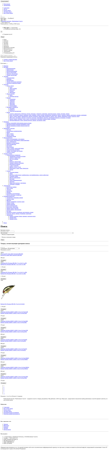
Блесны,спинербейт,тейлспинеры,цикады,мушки (19, 123)
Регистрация (7, 4)
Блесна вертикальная (12, 205)
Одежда (8, 171)
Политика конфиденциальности (12, 414)
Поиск (5, 222)
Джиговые (12, 104)
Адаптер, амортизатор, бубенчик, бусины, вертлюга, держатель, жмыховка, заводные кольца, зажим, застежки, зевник (39, 113)
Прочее (11, 169)
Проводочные (10, 69)
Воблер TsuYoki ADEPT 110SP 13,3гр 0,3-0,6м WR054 (14, 368)
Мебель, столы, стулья (15, 167)
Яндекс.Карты (7, 429)
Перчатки (11, 181)
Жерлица (9, 200)
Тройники (12, 101)
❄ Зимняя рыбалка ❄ (9, 196)
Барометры (9, 191)
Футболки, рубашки (14, 184)
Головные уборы (13, 176)
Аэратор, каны (10, 199)
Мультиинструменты (14, 164)
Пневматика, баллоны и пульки (17, 156)
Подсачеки (9, 145)
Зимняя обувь (12, 217)
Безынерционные (11, 68)
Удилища (6, 76)
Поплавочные (10, 80)
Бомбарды (12, 109)
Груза (10, 87)
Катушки (6, 67)
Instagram (6, 427)
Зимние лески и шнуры (12, 208)
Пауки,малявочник (11, 144)
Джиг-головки (13, 88)
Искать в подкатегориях (8, 234)
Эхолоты (9, 189)
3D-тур (5, 9)
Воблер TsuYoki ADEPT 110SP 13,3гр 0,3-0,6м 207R (14, 331)
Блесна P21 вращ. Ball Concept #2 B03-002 (11, 255)
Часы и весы (10, 188)
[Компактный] (4, 247)
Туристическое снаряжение (13, 155)
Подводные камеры (11, 187)
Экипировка (10, 215)
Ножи (10, 160)
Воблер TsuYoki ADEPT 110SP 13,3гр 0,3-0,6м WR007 (14, 359)
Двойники (12, 100)
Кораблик (9, 79)
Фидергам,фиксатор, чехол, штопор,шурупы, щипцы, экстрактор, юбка (27, 120)
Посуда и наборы (13, 159)
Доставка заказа (8, 11)
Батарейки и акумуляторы (13, 193)
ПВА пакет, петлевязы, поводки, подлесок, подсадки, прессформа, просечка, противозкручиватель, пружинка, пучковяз (40, 117)
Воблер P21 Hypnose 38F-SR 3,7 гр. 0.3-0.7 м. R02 (13, 273)
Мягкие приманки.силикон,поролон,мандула (18, 125)
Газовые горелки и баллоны (16, 163)
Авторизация (7, 5)
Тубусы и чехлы (11, 152)
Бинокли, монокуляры (15, 161)
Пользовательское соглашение (11, 412)
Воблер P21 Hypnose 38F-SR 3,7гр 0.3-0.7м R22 (13, 304)
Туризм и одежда (8, 153)
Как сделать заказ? (8, 13)
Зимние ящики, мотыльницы (14, 209)
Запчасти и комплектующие (14, 83)
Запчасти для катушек (12, 73)
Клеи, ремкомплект (11, 141)
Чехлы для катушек (11, 72)
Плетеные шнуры (13, 96)
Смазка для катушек (12, 75)
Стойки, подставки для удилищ (14, 151)
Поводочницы (10, 147)
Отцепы (11, 91)
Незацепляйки (13, 105)
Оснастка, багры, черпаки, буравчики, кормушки (19, 213)
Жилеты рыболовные (14, 177)
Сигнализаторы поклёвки (13, 149)
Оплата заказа (7, 10)
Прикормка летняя (11, 136)
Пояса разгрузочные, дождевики (17, 183)
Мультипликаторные (12, 71)
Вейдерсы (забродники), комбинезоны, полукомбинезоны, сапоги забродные (28, 175)
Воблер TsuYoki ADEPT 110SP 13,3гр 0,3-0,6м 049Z (14, 322)
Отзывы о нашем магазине (10, 59)
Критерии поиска (5, 230)
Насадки (9, 129)
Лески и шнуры (10, 93)
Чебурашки (12, 92)
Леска (10, 95)
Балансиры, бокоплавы (12, 207)
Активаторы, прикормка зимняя (15, 197)
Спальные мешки (13, 172)
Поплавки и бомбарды (12, 107)
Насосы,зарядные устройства (14, 195)
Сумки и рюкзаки (13, 165)
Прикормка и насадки (9, 128)
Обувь (11, 173)
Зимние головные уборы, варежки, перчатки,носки (22, 216)
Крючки (9, 97)
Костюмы (11, 179)
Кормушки (12, 89)
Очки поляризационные (15, 180)
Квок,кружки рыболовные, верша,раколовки (18, 140)
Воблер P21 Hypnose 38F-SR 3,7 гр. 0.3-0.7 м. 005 (13, 264)
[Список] (2, 247)
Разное (8, 112)
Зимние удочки (10, 203)
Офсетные (12, 103)
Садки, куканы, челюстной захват (15, 148)
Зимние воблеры (11, 204)
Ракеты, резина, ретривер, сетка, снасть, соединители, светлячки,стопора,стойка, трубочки (32, 119)
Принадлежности (8, 137)
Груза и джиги (10, 85)
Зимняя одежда (13, 219)
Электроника (7, 185)
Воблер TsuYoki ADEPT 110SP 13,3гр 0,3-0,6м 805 (13, 341)
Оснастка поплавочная (15, 111)
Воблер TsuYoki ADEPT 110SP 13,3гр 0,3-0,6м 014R (14, 313)
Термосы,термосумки (14, 157)
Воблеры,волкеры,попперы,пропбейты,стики (18, 124)
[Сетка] (1, 247)
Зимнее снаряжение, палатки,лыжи (15, 201)
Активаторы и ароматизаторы (14, 131)
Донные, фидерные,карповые (14, 81)
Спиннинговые (10, 77)
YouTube (6, 428)
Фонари (9, 192)
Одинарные (12, 99)
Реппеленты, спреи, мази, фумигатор (18, 168)
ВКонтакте (6, 425)
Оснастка (6, 84)
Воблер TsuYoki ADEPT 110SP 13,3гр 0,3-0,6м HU (13, 350)
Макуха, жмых (10, 135)
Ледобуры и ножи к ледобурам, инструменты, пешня (20, 212)
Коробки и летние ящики (13, 143)
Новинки (6, 65)
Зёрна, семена (10, 133)
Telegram (6, 424)
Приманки (6, 121)
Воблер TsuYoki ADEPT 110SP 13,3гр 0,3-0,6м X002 (14, 378)
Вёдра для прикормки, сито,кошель (15, 139)
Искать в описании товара (8, 237)
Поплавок (12, 108)
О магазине (6, 7)
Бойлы (8, 132)
